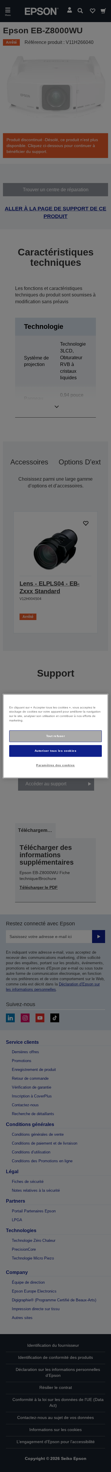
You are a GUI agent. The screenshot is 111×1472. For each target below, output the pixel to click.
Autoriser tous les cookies (56, 750)
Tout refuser (55, 736)
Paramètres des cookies (55, 765)
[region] (55, 736)
